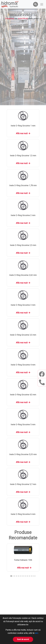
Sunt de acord (23, 639)
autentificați (23, 18)
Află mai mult (22, 133)
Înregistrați (9, 18)
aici (36, 633)
